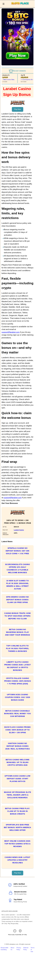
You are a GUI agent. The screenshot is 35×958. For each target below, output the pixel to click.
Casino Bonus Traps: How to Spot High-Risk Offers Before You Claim (17, 616)
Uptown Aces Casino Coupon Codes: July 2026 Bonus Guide (17, 697)
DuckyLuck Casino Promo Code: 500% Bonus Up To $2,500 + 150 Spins (17, 729)
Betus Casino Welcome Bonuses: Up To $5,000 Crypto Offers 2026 (17, 762)
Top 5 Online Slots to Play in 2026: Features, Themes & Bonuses (17, 648)
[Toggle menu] (3, 4)
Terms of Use (32, 949)
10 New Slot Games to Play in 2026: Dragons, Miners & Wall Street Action (17, 585)
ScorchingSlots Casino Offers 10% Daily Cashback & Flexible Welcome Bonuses (17, 568)
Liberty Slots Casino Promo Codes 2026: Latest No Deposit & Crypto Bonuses (17, 666)
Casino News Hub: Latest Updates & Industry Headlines (17, 860)
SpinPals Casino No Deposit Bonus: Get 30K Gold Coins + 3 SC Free (17, 550)
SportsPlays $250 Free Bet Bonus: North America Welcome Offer (17, 827)
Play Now (17, 109)
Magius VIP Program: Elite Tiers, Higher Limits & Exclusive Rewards (17, 795)
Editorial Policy (25, 948)
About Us (12, 948)
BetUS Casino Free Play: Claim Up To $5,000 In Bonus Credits (17, 811)
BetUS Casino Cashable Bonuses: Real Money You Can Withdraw (17, 713)
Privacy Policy (19, 948)
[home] (20, 6)
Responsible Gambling (4, 948)
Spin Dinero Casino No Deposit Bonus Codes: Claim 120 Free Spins (17, 599)
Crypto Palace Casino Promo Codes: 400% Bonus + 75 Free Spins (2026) (17, 681)
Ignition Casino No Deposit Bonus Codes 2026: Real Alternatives (17, 746)
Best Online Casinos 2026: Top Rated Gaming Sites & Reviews (17, 843)
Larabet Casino (19, 530)
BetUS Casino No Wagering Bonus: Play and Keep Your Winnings (17, 632)
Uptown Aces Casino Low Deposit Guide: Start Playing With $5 (17, 778)
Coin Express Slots (26, 79)
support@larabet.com (11, 332)
